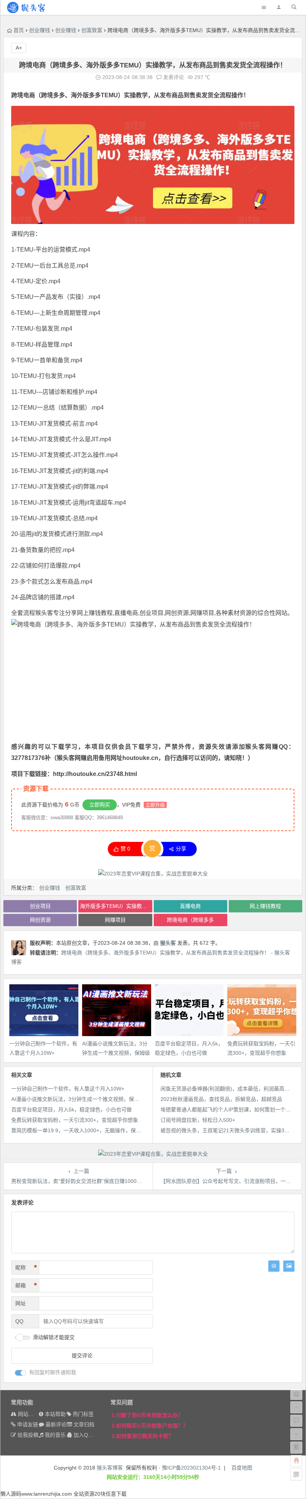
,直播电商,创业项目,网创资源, (151, 613)
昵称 (26, 1267)
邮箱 (26, 1285)
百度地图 (241, 1468)
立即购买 (99, 805)
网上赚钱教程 (95, 613)
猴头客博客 (110, 1468)
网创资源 (40, 920)
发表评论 (173, 77)
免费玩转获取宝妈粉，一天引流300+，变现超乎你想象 (74, 1120)
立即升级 (155, 805)
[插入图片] (288, 1266)
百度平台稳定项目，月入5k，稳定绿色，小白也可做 (71, 1110)
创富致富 (91, 30)
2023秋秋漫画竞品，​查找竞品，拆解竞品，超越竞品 (221, 1099)
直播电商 (190, 906)
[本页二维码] (296, 1474)
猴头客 (44, 613)
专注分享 (65, 613)
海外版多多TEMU (94, 95)
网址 (20, 1303)
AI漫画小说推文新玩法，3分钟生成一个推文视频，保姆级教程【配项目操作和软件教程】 (114, 1099)
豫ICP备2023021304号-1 (191, 1468)
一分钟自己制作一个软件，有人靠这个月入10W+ (67, 1089)
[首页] (296, 1394)
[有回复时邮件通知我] (20, 1373)
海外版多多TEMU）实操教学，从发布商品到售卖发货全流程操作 (116, 906)
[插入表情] (274, 1266)
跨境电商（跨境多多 (38, 95)
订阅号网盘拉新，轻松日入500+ (197, 1120)
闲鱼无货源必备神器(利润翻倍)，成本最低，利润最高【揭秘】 (232, 1089)
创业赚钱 (39, 30)
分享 (181, 849)
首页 (18, 30)
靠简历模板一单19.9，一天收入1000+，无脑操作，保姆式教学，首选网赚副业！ (105, 1130)
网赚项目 (202, 613)
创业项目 (40, 906)
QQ (19, 1321)
